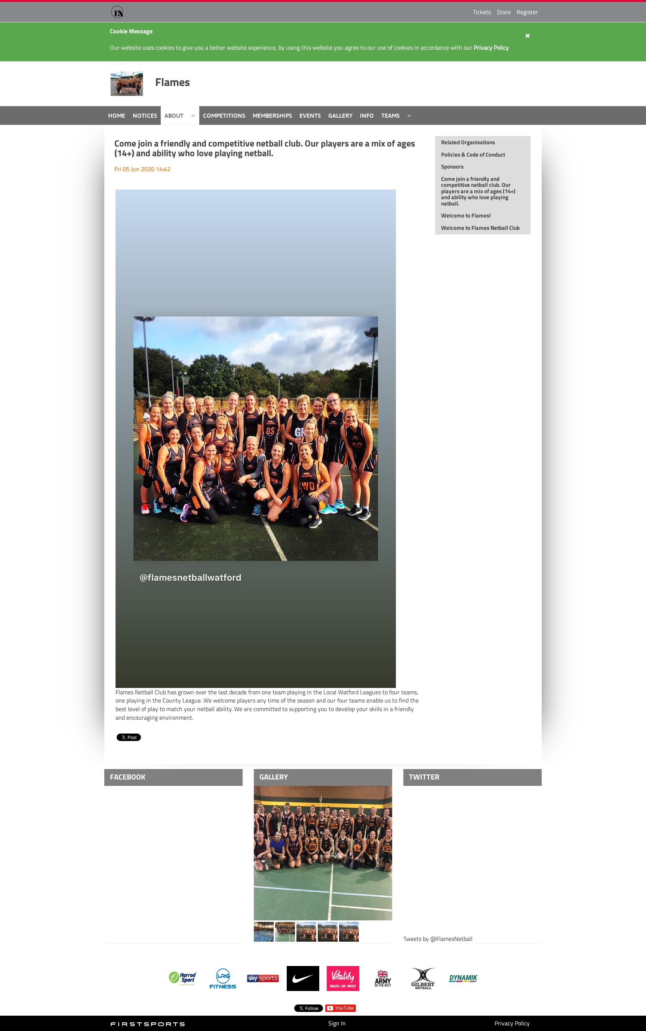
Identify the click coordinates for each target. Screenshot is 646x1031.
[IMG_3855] (264, 931)
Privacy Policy (512, 1023)
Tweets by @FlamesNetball (438, 939)
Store (504, 11)
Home (116, 115)
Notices (145, 115)
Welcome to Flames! (466, 215)
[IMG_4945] (323, 853)
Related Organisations (468, 142)
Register (527, 11)
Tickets (482, 11)
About (174, 115)
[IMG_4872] (285, 931)
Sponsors (452, 166)
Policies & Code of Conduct (473, 154)
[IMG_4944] (349, 931)
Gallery (340, 115)
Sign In (337, 1023)
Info (367, 115)
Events (310, 115)
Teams (390, 115)
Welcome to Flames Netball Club (480, 227)
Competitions (224, 115)
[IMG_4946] (328, 931)
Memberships (272, 115)
